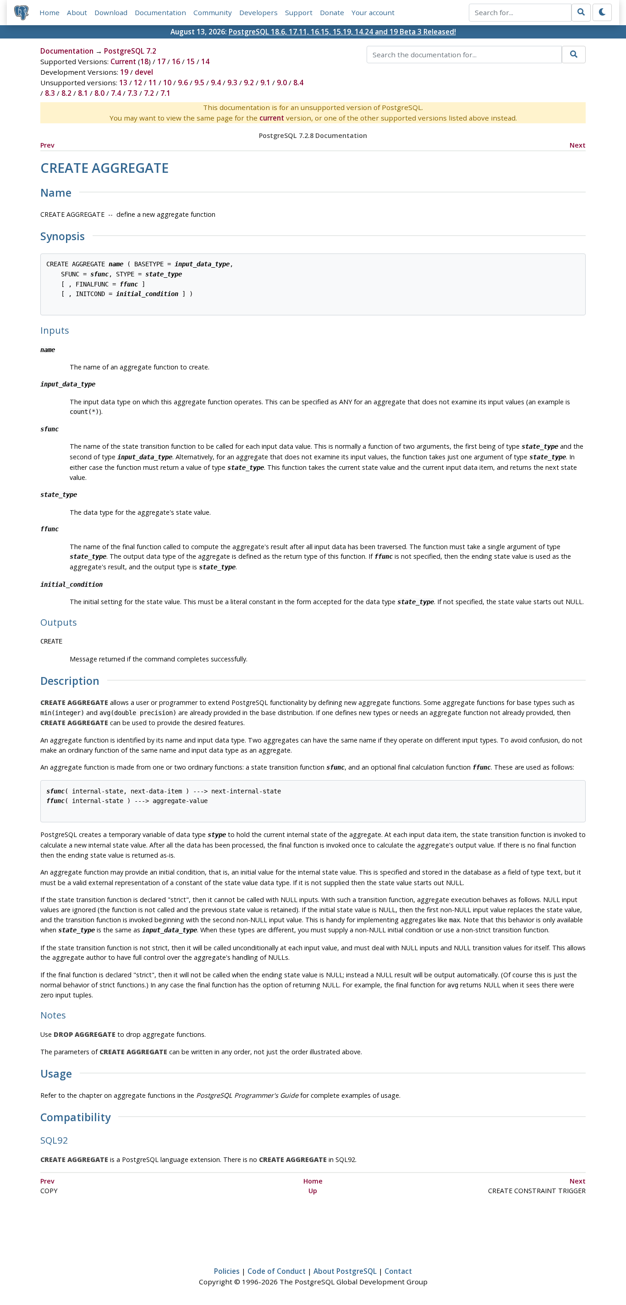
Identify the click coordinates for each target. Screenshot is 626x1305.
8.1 (83, 93)
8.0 (99, 93)
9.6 (183, 82)
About (77, 12)
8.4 (298, 82)
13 (123, 82)
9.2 (249, 82)
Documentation (160, 12)
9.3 (232, 82)
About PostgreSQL (345, 1271)
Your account (373, 12)
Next (578, 145)
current (271, 117)
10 (167, 82)
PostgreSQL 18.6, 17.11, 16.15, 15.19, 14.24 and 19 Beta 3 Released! (342, 31)
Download (110, 12)
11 (152, 82)
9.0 (282, 82)
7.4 (116, 93)
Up (312, 1190)
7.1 (165, 93)
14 (205, 61)
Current (123, 61)
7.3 (132, 93)
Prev (47, 145)
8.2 (66, 93)
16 (176, 61)
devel (144, 72)
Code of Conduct (276, 1271)
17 (161, 61)
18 (144, 61)
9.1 (265, 82)
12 (138, 82)
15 (191, 61)
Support (299, 12)
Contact (398, 1271)
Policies (227, 1271)
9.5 (199, 82)
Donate (332, 12)
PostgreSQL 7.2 (130, 50)
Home (49, 12)
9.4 (216, 82)
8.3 (50, 93)
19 (124, 72)
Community (212, 12)
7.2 (149, 93)
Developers (258, 12)
